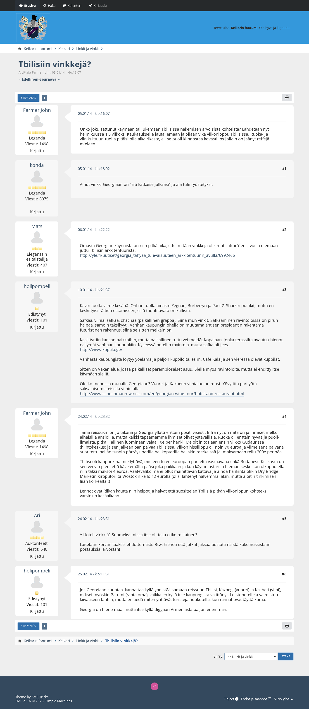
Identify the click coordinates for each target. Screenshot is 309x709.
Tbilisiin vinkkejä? (55, 64)
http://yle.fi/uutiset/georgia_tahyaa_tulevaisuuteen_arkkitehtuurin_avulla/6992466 (157, 255)
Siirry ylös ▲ (284, 699)
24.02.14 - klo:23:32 (94, 416)
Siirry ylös (28, 626)
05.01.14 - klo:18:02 (94, 168)
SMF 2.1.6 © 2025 (29, 701)
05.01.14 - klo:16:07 (94, 113)
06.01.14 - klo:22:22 (94, 229)
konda (37, 165)
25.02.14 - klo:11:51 (94, 574)
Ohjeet (229, 699)
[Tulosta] (286, 97)
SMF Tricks (40, 697)
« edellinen (28, 79)
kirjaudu (283, 28)
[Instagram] (154, 686)
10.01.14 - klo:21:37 (94, 289)
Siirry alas (28, 97)
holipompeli (37, 286)
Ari (37, 515)
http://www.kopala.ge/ (101, 349)
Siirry (218, 656)
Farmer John (37, 110)
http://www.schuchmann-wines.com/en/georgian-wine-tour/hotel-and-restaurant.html (162, 393)
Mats (36, 226)
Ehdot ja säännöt (254, 699)
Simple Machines (58, 701)
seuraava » (50, 79)
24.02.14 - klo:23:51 (94, 518)
